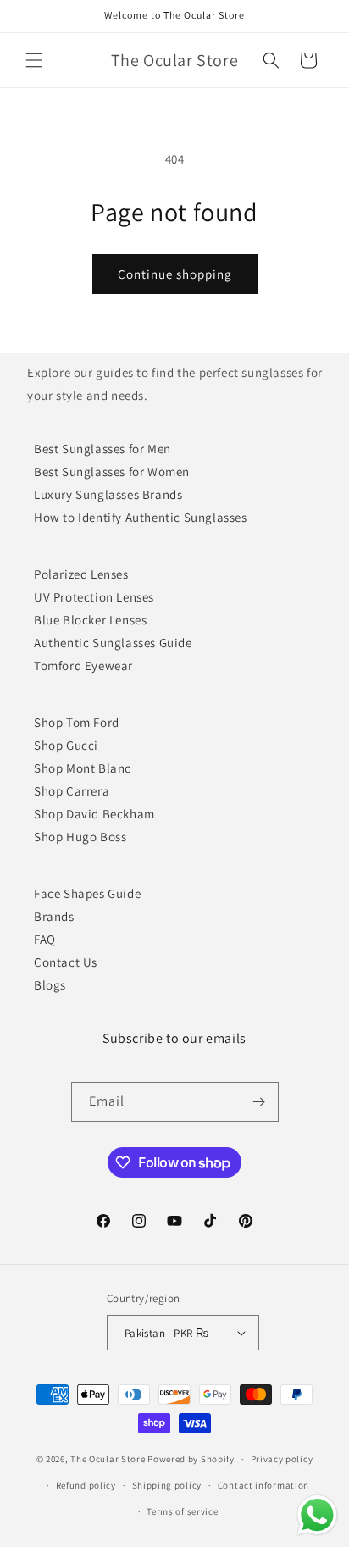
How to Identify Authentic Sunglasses (140, 517)
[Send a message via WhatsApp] (317, 1515)
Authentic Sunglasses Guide (113, 643)
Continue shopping (175, 274)
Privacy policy (282, 1459)
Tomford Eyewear (83, 665)
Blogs (50, 985)
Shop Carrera (71, 791)
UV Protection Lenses (94, 597)
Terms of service (182, 1511)
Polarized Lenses (81, 574)
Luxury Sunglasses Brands (108, 494)
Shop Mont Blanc (82, 768)
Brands (54, 916)
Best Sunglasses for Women (112, 471)
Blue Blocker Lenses (90, 620)
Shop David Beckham (94, 814)
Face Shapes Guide (87, 893)
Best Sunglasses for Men (102, 449)
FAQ (45, 939)
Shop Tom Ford (76, 722)
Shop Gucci (66, 745)
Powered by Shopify (191, 1459)
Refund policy (86, 1485)
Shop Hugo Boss (80, 837)
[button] (34, 60)
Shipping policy (167, 1485)
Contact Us (65, 962)
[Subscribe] (259, 1102)
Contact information (263, 1485)
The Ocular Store (107, 1459)
